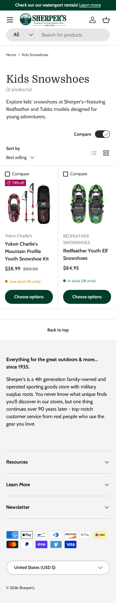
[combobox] (58, 34)
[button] (106, 20)
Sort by (13, 148)
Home (11, 54)
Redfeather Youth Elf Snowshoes (85, 254)
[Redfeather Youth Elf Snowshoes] (87, 204)
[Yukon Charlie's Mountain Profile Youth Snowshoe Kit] (29, 204)
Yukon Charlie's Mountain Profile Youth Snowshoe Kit (27, 251)
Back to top (58, 330)
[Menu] (10, 20)
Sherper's (26, 587)
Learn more (90, 5)
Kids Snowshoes (35, 54)
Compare (82, 134)
